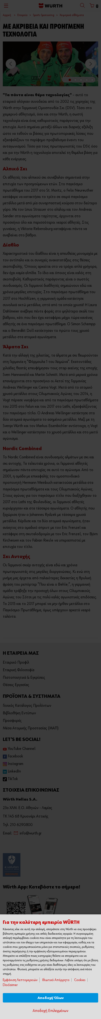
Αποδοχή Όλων (51, 998)
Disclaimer (10, 985)
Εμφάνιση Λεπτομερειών (20, 980)
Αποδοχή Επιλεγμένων (50, 1011)
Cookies (79, 980)
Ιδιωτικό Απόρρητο (56, 980)
